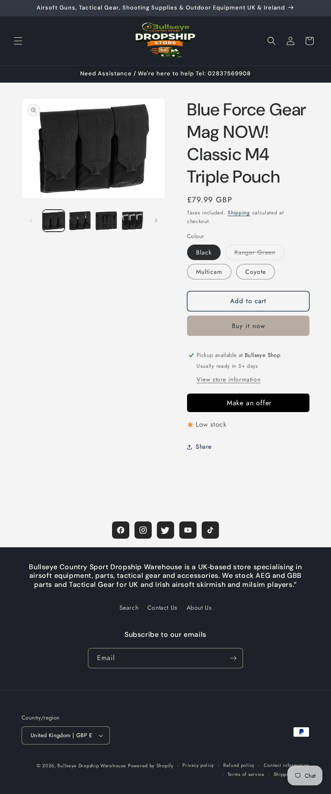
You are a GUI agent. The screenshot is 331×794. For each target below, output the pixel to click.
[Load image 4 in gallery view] (133, 221)
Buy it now (248, 326)
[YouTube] (188, 530)
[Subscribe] (233, 658)
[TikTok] (210, 530)
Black (204, 252)
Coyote (255, 271)
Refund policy (239, 765)
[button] (18, 40)
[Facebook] (120, 530)
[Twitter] (165, 530)
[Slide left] (31, 220)
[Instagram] (143, 530)
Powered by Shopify (151, 765)
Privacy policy (198, 765)
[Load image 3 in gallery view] (106, 221)
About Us (199, 607)
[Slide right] (156, 220)
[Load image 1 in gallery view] (54, 221)
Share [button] (204, 446)
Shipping (239, 213)
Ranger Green (259, 254)
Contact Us (162, 607)
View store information (228, 379)
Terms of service (246, 774)
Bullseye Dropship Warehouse (91, 765)
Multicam (209, 271)
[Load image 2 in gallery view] (80, 221)
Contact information (286, 765)
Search (129, 607)
